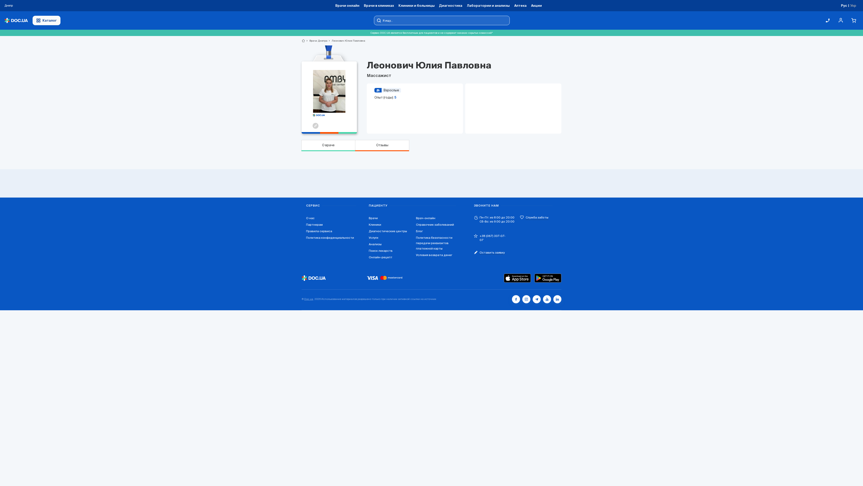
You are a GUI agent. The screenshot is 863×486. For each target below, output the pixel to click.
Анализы (375, 244)
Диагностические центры (388, 231)
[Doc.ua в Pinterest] (557, 299)
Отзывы (382, 145)
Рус (844, 5)
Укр (853, 5)
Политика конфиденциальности (330, 237)
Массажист (379, 76)
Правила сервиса (319, 231)
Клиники (375, 224)
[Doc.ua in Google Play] (547, 278)
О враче (328, 145)
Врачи (373, 218)
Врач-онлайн (425, 218)
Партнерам (314, 224)
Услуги (373, 237)
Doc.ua (308, 299)
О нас (310, 218)
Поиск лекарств (381, 250)
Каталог (49, 20)
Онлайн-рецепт (380, 257)
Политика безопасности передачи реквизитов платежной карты (434, 243)
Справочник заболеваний (435, 224)
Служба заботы (537, 217)
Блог (419, 231)
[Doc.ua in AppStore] (517, 278)
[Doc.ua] (16, 20)
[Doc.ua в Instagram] (526, 299)
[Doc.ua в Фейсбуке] (516, 299)
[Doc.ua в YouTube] (547, 299)
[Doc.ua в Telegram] (537, 299)
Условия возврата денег (434, 255)
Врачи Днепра (316, 40)
